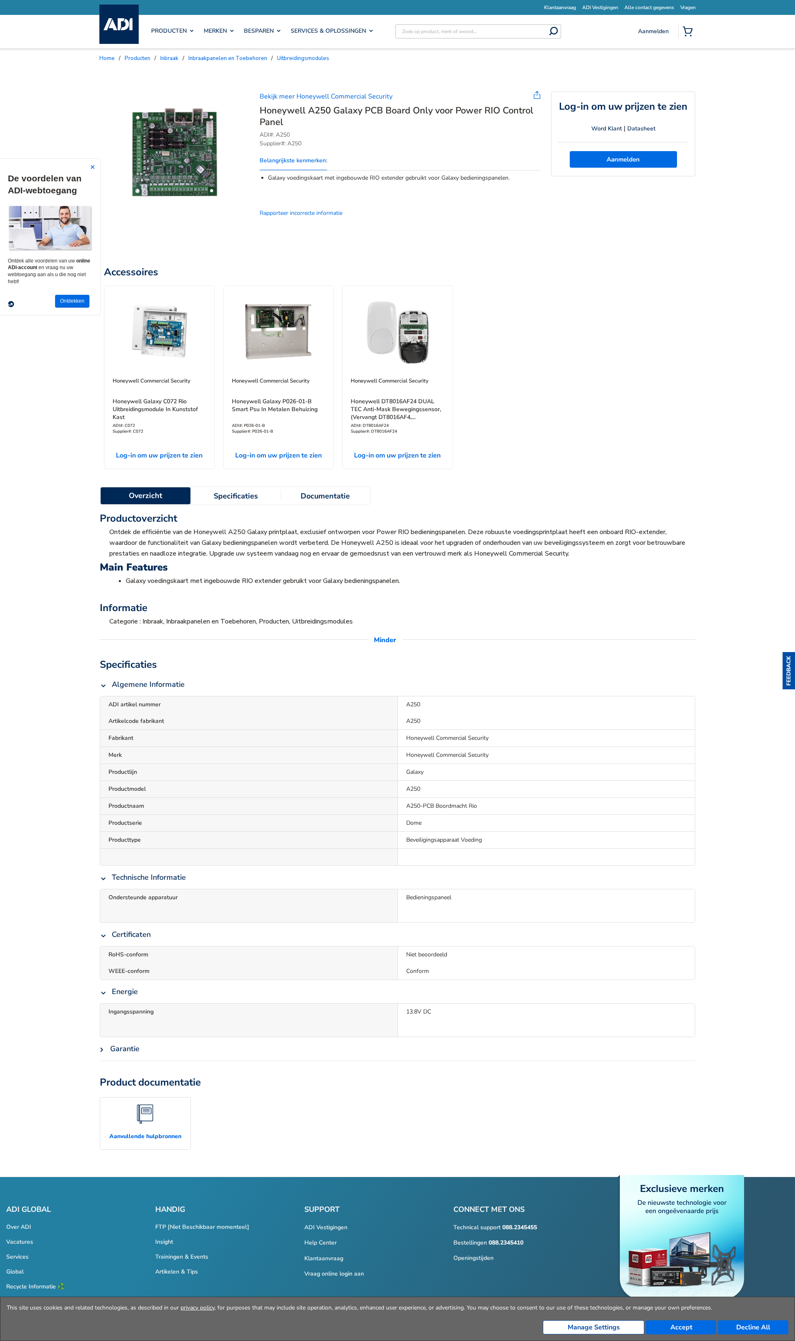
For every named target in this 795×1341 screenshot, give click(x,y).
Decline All (753, 1327)
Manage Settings (594, 1327)
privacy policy (197, 1308)
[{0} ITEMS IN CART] (689, 32)
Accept (681, 1327)
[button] (789, 670)
